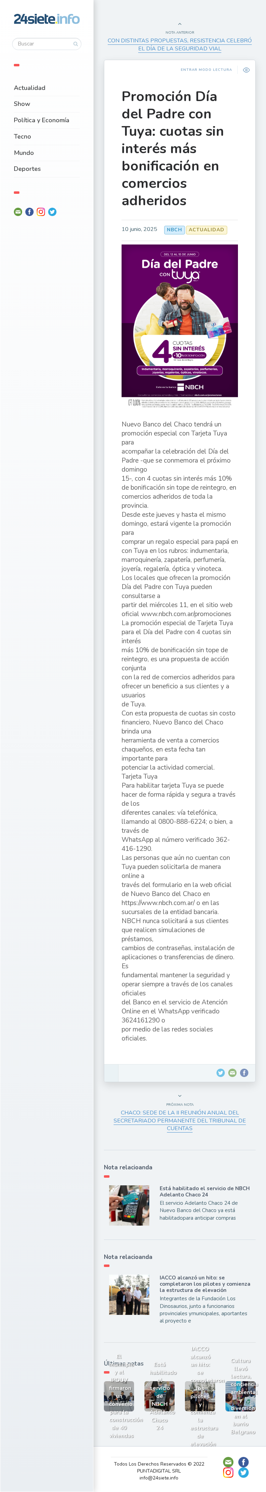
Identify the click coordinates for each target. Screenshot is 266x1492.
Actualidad (29, 88)
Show (22, 104)
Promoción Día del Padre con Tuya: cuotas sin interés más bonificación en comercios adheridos (173, 148)
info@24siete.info (159, 1478)
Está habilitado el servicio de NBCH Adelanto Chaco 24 (205, 1191)
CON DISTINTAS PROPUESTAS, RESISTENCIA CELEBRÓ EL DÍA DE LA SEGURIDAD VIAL (180, 44)
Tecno (22, 136)
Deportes (27, 169)
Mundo (24, 153)
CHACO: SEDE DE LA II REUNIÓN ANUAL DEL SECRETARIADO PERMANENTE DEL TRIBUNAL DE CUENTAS (180, 1121)
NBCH (174, 229)
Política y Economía (41, 120)
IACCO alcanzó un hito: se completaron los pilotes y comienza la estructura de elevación (205, 1284)
